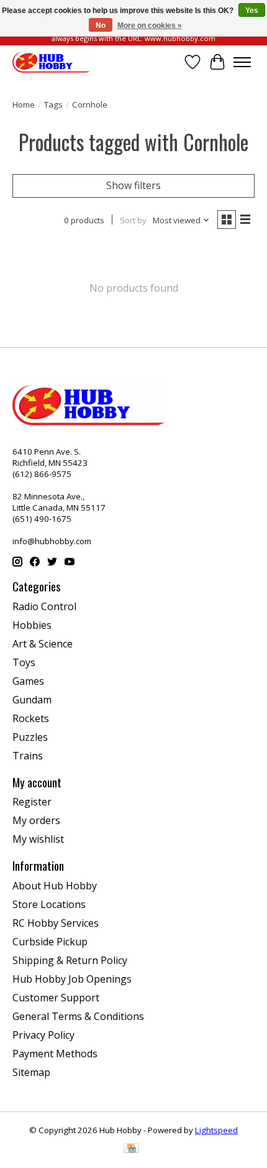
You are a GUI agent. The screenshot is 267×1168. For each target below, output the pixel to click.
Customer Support (55, 997)
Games (28, 681)
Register (32, 802)
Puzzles (30, 737)
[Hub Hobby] (51, 62)
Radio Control (44, 606)
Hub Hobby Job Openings (72, 979)
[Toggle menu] (242, 62)
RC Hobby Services (55, 923)
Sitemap (31, 1072)
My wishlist (38, 839)
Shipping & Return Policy (69, 960)
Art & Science (42, 644)
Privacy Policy (43, 1035)
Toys (23, 662)
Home (23, 104)
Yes (251, 10)
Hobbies (32, 625)
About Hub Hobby (54, 885)
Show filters (133, 185)
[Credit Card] (131, 1149)
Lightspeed (216, 1130)
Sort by (133, 220)
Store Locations (49, 904)
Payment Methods (54, 1053)
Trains (27, 755)
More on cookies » (149, 25)
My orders (36, 820)
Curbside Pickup (50, 941)
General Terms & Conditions (78, 1016)
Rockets (30, 718)
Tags (53, 104)
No (101, 25)
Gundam (32, 700)
